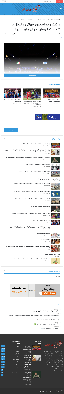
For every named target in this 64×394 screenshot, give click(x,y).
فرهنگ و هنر (16, 359)
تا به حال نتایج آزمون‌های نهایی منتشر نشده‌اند (38, 164)
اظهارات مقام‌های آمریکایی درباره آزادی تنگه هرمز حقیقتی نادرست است (32, 191)
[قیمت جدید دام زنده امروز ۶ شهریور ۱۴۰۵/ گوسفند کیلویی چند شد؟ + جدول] (55, 201)
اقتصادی (17, 354)
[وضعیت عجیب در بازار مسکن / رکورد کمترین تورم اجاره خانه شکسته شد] (55, 186)
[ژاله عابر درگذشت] (55, 241)
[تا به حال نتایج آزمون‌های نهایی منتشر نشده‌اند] (55, 167)
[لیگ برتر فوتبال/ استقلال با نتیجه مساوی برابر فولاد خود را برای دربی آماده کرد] (31, 94)
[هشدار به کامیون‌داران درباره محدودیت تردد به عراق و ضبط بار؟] (55, 174)
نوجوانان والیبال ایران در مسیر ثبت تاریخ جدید (38, 220)
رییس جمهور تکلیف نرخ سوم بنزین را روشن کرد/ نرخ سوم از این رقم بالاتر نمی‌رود (30, 227)
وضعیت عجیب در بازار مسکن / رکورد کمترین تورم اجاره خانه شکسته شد (32, 183)
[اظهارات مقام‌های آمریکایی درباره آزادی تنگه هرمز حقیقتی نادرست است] (55, 194)
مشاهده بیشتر (32, 75)
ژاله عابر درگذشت (45, 239)
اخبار (18, 375)
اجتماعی (17, 351)
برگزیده (17, 346)
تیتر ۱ (17, 364)
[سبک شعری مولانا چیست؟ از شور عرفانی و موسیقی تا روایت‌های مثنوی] (55, 261)
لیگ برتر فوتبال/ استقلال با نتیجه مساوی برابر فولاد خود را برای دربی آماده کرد (32, 103)
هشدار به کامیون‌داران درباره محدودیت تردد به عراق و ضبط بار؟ (34, 172)
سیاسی (17, 348)
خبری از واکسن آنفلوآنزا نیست (52, 254)
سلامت (17, 362)
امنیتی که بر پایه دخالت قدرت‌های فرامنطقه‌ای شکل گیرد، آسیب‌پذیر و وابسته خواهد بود (35, 1)
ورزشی (54, 19)
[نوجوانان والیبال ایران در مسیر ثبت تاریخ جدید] (12, 93)
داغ (18, 367)
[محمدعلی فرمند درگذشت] (55, 235)
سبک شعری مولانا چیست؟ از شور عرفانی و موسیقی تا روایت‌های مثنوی (32, 259)
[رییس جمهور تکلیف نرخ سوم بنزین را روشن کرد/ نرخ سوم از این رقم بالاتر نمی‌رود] (55, 228)
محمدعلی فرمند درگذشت (43, 233)
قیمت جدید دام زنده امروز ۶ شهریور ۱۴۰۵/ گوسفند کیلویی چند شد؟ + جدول (31, 199)
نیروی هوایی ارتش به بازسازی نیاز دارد (40, 206)
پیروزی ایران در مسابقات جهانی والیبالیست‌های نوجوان (52, 100)
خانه (58, 19)
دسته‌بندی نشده (15, 372)
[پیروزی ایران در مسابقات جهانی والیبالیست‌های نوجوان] (51, 93)
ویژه (18, 370)
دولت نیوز (58, 276)
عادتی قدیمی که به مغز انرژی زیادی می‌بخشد (48, 179)
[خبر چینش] (32, 9)
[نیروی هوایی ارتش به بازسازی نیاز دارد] (55, 209)
